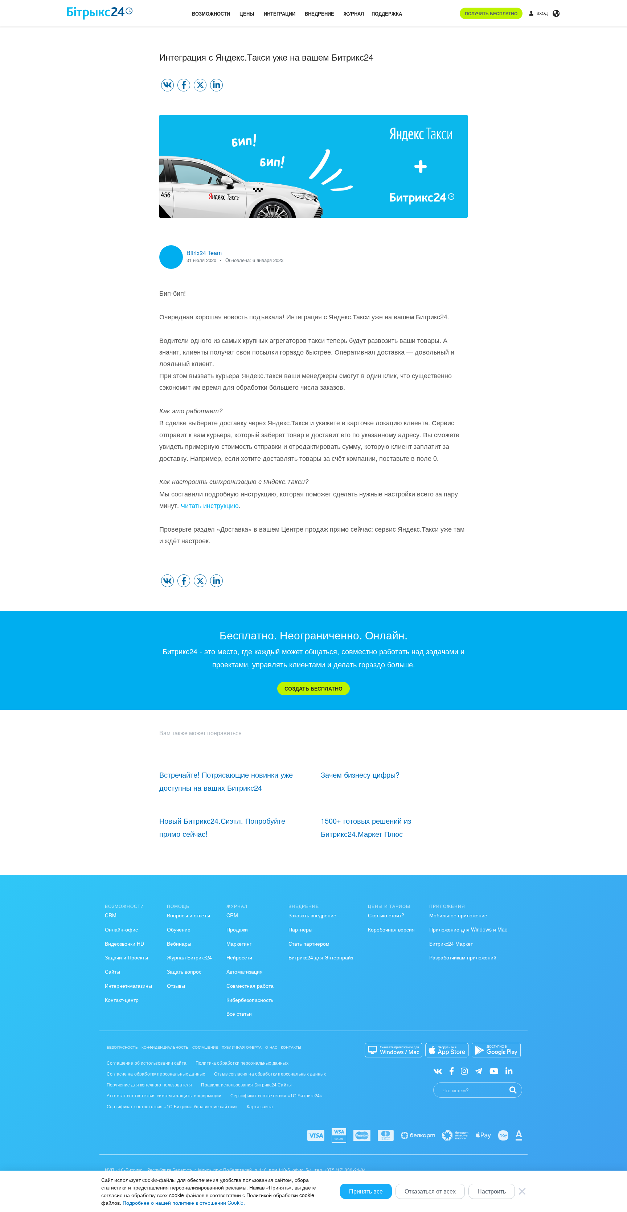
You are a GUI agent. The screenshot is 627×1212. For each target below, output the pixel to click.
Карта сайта (260, 1106)
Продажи (237, 929)
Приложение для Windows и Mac (468, 929)
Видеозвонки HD (124, 943)
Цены (246, 13)
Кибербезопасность (249, 999)
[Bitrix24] (100, 13)
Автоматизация (244, 971)
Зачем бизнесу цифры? (360, 774)
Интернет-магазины (128, 985)
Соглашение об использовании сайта (147, 1063)
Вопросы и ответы (188, 915)
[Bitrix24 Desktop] (394, 1050)
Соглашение (205, 1047)
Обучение (178, 929)
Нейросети (239, 957)
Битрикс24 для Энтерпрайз (320, 957)
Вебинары (179, 943)
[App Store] (447, 1050)
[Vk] (437, 1070)
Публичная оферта (242, 1047)
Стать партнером (308, 943)
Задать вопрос (184, 971)
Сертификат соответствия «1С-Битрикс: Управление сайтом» (172, 1106)
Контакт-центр (122, 999)
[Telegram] (478, 1070)
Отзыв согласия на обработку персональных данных (270, 1073)
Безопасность (122, 1047)
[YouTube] (494, 1070)
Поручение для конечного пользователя (149, 1084)
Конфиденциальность (165, 1047)
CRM (110, 915)
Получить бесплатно (491, 13)
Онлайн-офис (121, 929)
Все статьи (239, 1013)
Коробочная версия (391, 929)
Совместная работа (250, 985)
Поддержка (387, 13)
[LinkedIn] (508, 1070)
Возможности (211, 13)
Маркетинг (238, 943)
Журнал (354, 13)
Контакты (291, 1047)
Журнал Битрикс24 (189, 957)
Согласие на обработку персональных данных (156, 1073)
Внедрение (319, 13)
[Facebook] (452, 1070)
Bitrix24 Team (204, 253)
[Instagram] (464, 1070)
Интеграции (279, 13)
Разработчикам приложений (462, 957)
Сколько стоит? (386, 915)
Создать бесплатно (313, 688)
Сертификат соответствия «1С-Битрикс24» (276, 1095)
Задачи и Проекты (126, 957)
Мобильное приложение (458, 915)
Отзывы (176, 985)
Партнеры (300, 929)
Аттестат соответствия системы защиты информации (164, 1095)
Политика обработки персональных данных (242, 1063)
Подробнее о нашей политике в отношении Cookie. (184, 1202)
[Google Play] (496, 1050)
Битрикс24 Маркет (451, 943)
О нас (271, 1047)
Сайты (112, 971)
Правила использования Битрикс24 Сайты (246, 1084)
